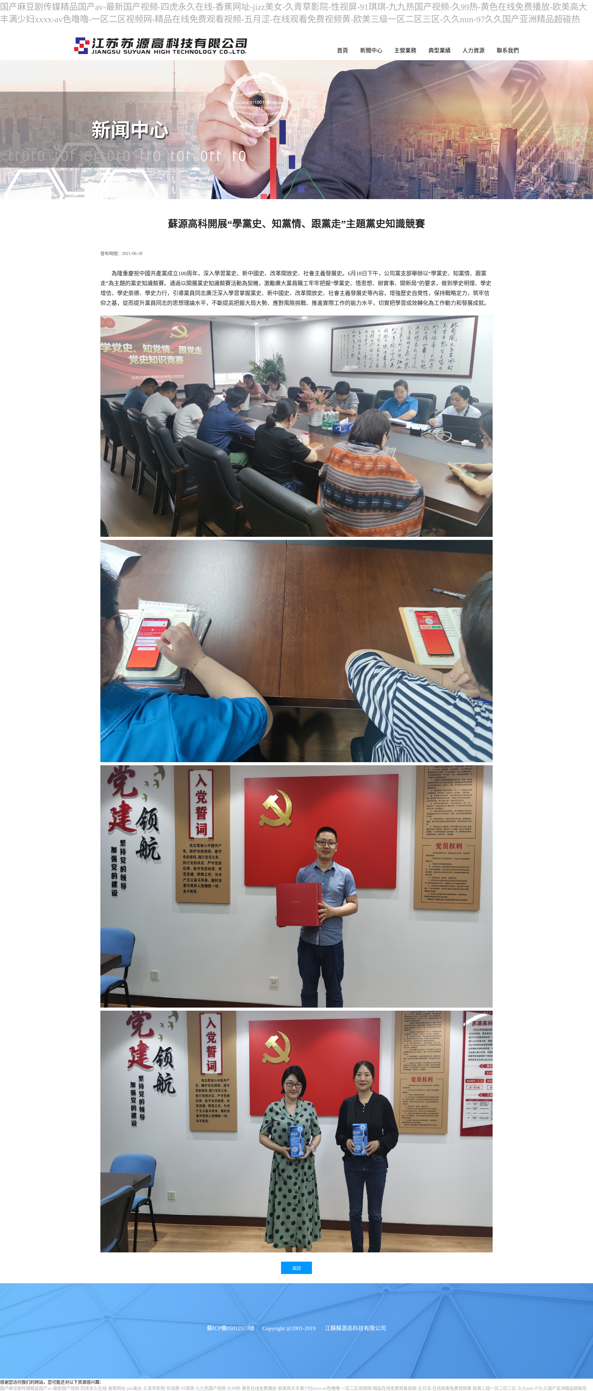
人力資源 (473, 51)
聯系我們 (508, 51)
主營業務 (405, 51)
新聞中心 (371, 51)
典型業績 (439, 51)
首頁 (342, 51)
